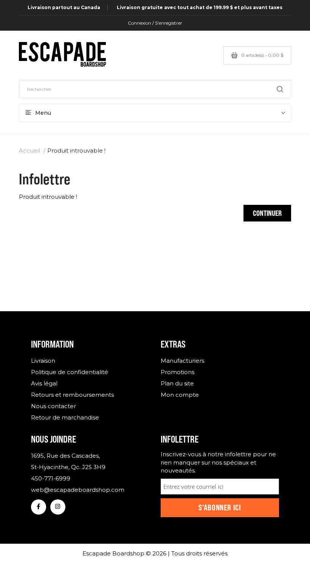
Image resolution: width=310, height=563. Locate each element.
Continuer (267, 213)
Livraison (43, 360)
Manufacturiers (182, 360)
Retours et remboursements (72, 394)
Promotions (177, 372)
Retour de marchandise (65, 417)
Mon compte (180, 394)
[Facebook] (38, 507)
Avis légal (44, 383)
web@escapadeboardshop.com (77, 489)
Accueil (29, 150)
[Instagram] (57, 507)
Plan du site (177, 383)
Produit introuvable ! (76, 150)
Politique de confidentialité (69, 372)
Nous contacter (53, 406)
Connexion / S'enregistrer (155, 23)
